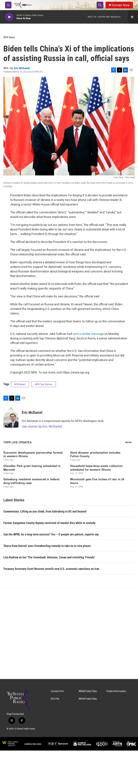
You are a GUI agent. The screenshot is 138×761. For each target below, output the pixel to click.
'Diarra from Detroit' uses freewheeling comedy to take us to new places (47, 546)
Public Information (116, 691)
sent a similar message (88, 334)
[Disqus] (69, 633)
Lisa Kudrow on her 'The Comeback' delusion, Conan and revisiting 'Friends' (49, 557)
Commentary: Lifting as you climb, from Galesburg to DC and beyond (44, 511)
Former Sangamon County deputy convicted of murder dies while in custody (49, 523)
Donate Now (121, 5)
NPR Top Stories (43, 384)
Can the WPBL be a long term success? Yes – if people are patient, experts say (51, 534)
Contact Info (57, 691)
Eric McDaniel (22, 68)
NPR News (9, 37)
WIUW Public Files (88, 699)
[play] (9, 17)
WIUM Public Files (88, 691)
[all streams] (133, 17)
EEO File (55, 699)
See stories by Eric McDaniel (42, 426)
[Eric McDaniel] (11, 417)
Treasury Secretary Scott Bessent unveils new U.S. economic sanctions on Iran (51, 569)
